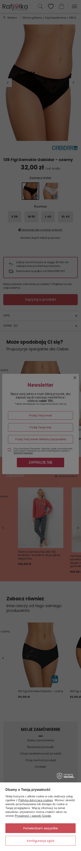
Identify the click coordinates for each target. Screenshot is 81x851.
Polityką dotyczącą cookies (35, 800)
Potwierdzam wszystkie (40, 828)
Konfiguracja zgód (40, 841)
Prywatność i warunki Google (33, 815)
